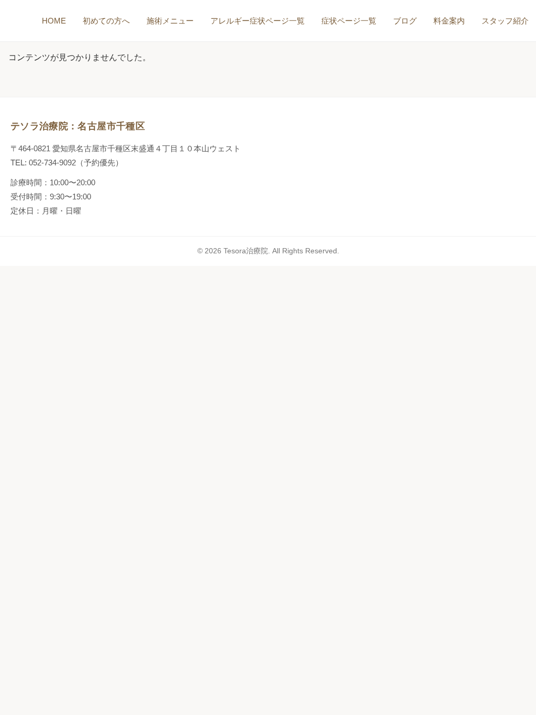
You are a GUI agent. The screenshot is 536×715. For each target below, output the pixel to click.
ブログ (405, 20)
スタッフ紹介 (505, 20)
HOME (54, 20)
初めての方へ (106, 20)
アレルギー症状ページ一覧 (257, 20)
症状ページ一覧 (348, 20)
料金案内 (449, 20)
